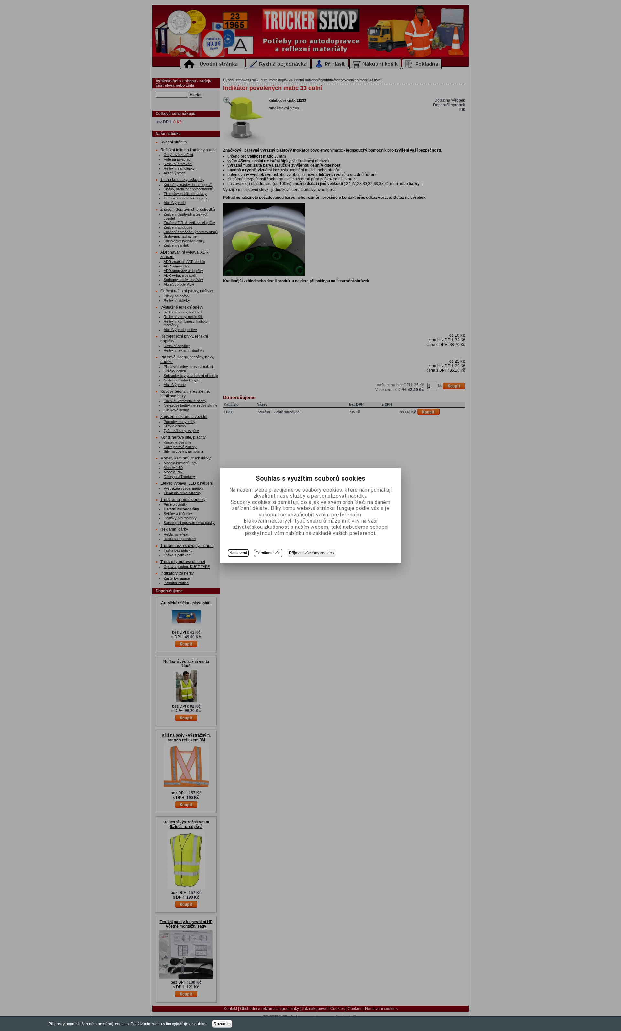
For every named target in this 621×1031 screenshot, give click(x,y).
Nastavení (238, 553)
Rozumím (222, 1024)
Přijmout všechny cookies (311, 553)
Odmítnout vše (268, 553)
